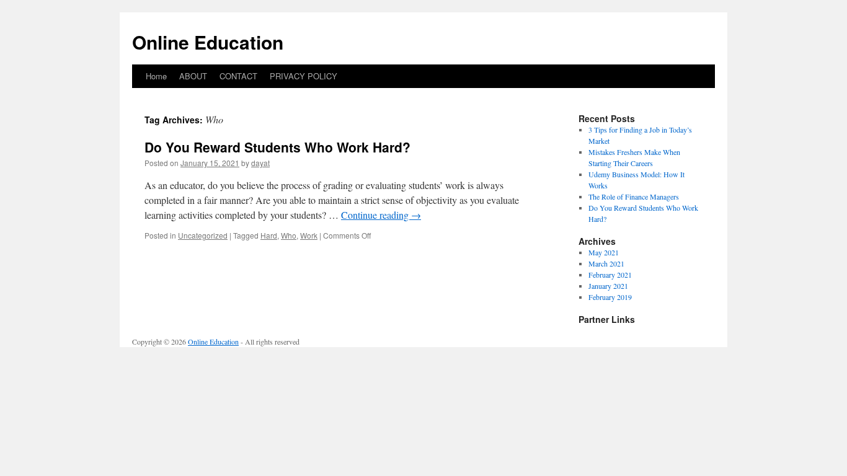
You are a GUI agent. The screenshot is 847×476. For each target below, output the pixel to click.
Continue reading (381, 214)
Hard (268, 235)
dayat (260, 162)
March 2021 (606, 263)
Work (308, 235)
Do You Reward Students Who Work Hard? (277, 147)
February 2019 (610, 297)
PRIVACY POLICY (303, 76)
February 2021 (610, 275)
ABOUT (193, 76)
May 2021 (603, 252)
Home (156, 76)
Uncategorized (203, 235)
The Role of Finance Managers (633, 196)
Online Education (207, 42)
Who (288, 235)
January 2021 (608, 286)
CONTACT (238, 76)
